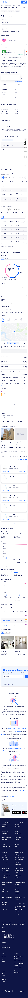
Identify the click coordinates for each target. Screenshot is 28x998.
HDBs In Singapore (8, 5)
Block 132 (12, 505)
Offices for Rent (4, 886)
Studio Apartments (5, 833)
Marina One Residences (6, 875)
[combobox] (14, 351)
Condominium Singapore (6, 842)
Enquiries (5, 933)
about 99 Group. (10, 796)
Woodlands (17, 839)
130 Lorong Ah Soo (7, 616)
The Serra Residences (18, 862)
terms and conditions (14, 795)
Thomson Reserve (5, 859)
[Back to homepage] (5, 2)
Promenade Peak (4, 877)
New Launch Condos (5, 828)
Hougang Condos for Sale (14, 728)
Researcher (16, 954)
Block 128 (12, 467)
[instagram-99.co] (6, 991)
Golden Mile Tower (5, 907)
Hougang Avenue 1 (7, 625)
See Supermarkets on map (7, 408)
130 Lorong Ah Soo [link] (16, 5)
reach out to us (21, 790)
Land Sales (16, 958)
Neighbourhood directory (11, 712)
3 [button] (12, 209)
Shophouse (3, 889)
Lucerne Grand (4, 857)
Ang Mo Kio (17, 844)
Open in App (24, 2)
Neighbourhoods (17, 961)
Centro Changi (4, 909)
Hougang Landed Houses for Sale (16, 748)
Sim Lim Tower (4, 906)
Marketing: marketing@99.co (9, 935)
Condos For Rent (18, 826)
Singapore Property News (6, 846)
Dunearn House (17, 855)
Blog (2, 959)
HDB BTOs (3, 844)
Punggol (16, 842)
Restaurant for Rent (5, 893)
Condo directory (17, 731)
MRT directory (7, 764)
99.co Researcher (10, 566)
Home (2, 5)
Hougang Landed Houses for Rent (8, 750)
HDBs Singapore (4, 839)
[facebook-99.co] (2, 991)
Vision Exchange (4, 900)
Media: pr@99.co (7, 936)
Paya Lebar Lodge (6, 620)
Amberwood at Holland (5, 862)
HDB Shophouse (18, 887)
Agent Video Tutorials (17, 967)
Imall (2, 899)
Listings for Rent (22, 471)
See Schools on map (5, 385)
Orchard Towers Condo (5, 872)
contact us (22, 785)
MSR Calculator (17, 877)
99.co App (16, 965)
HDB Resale (4, 824)
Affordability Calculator (19, 870)
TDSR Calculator (18, 875)
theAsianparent (16, 972)
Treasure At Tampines (5, 870)
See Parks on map (5, 419)
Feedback (3, 961)
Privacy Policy (4, 965)
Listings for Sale (5, 471)
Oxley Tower (17, 911)
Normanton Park (4, 873)
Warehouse (17, 891)
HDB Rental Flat (17, 824)
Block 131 (12, 496)
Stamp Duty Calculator (19, 873)
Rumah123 (3, 975)
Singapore (3, 981)
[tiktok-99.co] (12, 991)
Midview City (4, 904)
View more (4, 879)
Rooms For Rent (17, 831)
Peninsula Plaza (4, 902)
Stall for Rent (4, 887)
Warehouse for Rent (5, 891)
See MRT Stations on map (6, 396)
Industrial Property (18, 886)
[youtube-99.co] (9, 991)
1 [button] (8, 209)
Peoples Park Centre (18, 909)
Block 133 (12, 515)
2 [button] (10, 209)
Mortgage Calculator (18, 872)
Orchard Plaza (17, 914)
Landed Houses (4, 829)
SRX (2, 973)
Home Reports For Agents (18, 956)
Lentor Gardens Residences (6, 855)
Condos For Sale (4, 826)
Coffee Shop (17, 893)
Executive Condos (5, 831)
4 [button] (14, 209)
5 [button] (16, 209)
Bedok (16, 846)
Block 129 (12, 476)
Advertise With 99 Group (18, 960)
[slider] (22, 286)
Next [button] (19, 209)
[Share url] (17, 73)
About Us (3, 954)
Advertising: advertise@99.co (9, 937)
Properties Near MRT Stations (19, 963)
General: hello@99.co (7, 934)
